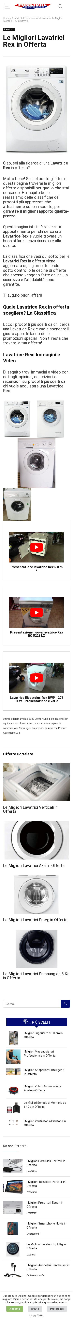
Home (6, 18)
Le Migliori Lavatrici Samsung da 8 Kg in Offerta (36, 975)
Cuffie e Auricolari (36, 1275)
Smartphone (33, 1233)
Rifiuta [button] (35, 1308)
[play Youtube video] (36, 547)
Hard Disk (32, 1171)
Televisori (32, 1192)
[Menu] (8, 6)
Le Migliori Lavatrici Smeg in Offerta (35, 919)
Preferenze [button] (57, 1308)
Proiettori (31, 1213)
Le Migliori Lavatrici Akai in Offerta (33, 865)
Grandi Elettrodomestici (25, 18)
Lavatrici (45, 18)
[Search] (60, 6)
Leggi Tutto (36, 1315)
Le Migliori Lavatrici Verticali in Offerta (30, 809)
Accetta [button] (15, 1308)
